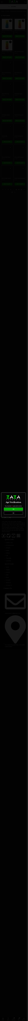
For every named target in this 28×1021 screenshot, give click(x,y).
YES (13, 509)
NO (13, 513)
